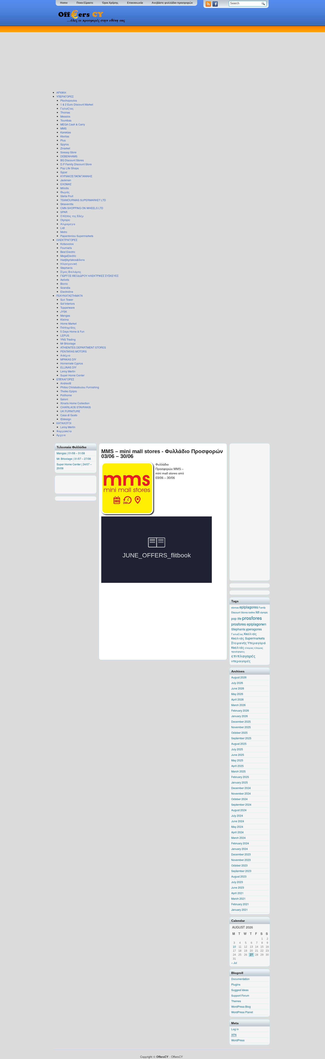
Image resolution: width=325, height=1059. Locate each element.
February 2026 (240, 710)
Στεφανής (239, 643)
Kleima (64, 319)
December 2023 (241, 854)
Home (64, 2)
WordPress (238, 1040)
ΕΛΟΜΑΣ (65, 184)
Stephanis (66, 268)
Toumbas (65, 120)
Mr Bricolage (68, 343)
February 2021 (240, 904)
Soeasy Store (68, 152)
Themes (236, 1001)
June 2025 (237, 755)
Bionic (64, 283)
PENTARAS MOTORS (73, 351)
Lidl (62, 228)
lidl (257, 612)
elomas (235, 607)
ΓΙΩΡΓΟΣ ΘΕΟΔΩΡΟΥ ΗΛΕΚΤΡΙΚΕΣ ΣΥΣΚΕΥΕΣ (89, 275)
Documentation (240, 979)
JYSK (63, 311)
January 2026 (239, 716)
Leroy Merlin (67, 371)
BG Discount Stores (72, 160)
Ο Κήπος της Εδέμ (72, 216)
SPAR (63, 212)
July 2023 (237, 882)
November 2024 (241, 793)
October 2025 (239, 732)
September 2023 (241, 871)
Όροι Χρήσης (110, 2)
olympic (264, 612)
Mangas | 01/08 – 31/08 (71, 453)
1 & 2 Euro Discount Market (76, 104)
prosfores (252, 617)
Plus (63, 140)
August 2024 (239, 810)
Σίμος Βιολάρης (70, 271)
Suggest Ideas (240, 990)
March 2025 (238, 771)
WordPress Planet (242, 1012)
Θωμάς (65, 192)
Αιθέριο (65, 355)
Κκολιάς (250, 634)
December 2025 (241, 721)
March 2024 (238, 837)
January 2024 (239, 849)
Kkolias (64, 136)
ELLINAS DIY (68, 367)
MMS (63, 128)
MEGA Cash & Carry (72, 124)
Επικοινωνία (135, 2)
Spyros (64, 144)
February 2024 (240, 843)
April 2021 (237, 893)
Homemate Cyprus (71, 363)
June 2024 (237, 821)
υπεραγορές (240, 661)
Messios (65, 116)
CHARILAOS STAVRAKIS (75, 407)
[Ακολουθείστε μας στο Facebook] (215, 5)
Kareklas (65, 132)
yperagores (254, 629)
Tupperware (67, 307)
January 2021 (239, 909)
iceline (252, 612)
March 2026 (238, 705)
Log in (235, 1029)
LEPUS (64, 335)
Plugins (235, 984)
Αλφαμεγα (67, 224)
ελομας (249, 647)
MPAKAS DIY (68, 359)
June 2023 (237, 887)
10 (234, 946)
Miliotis (64, 188)
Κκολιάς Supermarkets (248, 638)
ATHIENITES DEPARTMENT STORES (83, 347)
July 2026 (237, 683)
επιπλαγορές (243, 656)
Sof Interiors (67, 303)
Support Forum (240, 995)
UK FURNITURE (70, 411)
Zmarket (65, 148)
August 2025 (239, 743)
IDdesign (65, 419)
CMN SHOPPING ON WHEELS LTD (81, 208)
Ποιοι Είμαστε (84, 2)
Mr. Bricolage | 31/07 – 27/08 (74, 458)
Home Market (68, 323)
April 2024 (237, 832)
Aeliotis (64, 279)
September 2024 (241, 804)
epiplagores (248, 607)
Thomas (65, 112)
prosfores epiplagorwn (248, 624)
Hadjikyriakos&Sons (72, 260)
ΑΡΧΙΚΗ (61, 92)
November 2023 (241, 860)
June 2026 (237, 688)
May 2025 (237, 760)
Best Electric (67, 252)
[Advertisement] (161, 57)
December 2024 (241, 788)
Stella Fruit (66, 196)
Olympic (65, 220)
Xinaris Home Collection (75, 403)
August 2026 (239, 677)
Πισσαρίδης (68, 327)
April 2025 (237, 766)
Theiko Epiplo (68, 391)
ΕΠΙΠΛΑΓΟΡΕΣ (65, 379)
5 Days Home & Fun (72, 331)
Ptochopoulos (68, 100)
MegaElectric (68, 256)
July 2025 (237, 749)
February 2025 (240, 777)
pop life (236, 618)
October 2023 (239, 865)
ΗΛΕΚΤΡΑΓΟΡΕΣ (66, 240)
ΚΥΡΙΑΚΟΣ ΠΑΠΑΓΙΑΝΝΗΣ (76, 176)
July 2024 (237, 815)
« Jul (234, 963)
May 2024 (237, 826)
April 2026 (237, 699)
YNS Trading (68, 339)
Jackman (65, 180)
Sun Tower (66, 299)
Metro (63, 232)
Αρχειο (61, 435)
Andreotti (65, 383)
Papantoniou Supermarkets (76, 236)
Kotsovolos (67, 244)
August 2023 (239, 876)
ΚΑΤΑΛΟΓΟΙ (63, 423)
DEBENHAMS (68, 156)
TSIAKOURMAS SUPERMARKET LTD (83, 200)
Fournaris (66, 248)
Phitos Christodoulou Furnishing (79, 387)
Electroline (66, 291)
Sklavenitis (66, 204)
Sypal (63, 172)
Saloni (64, 399)
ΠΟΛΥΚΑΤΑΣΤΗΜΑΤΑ (69, 295)
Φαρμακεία (64, 431)
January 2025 (239, 782)
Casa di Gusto (68, 415)
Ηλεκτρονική (68, 264)
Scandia (65, 287)
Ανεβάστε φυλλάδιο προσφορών (172, 2)
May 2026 (237, 694)
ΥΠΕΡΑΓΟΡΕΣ (65, 96)
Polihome (66, 395)
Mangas (65, 315)
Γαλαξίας (67, 108)
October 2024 (239, 799)
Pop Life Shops (69, 168)
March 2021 (238, 898)
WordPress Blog (241, 1006)
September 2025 (241, 738)
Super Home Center (72, 375)
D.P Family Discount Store (76, 164)
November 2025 (241, 727)
